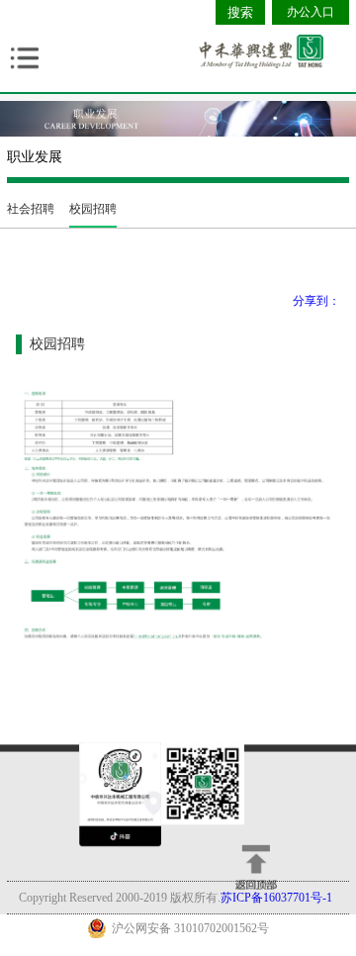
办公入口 (310, 12)
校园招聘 (93, 209)
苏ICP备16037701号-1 (276, 898)
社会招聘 (30, 209)
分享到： (316, 301)
